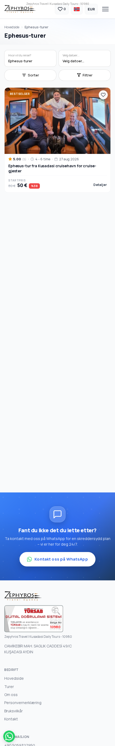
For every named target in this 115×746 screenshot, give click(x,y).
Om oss (11, 694)
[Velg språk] (77, 9)
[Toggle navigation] (105, 9)
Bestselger (20, 94)
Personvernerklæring (22, 702)
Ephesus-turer (36, 27)
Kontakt (11, 718)
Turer (9, 686)
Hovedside (11, 27)
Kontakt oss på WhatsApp (61, 559)
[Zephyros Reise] (20, 9)
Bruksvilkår (13, 710)
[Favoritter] (103, 94)
